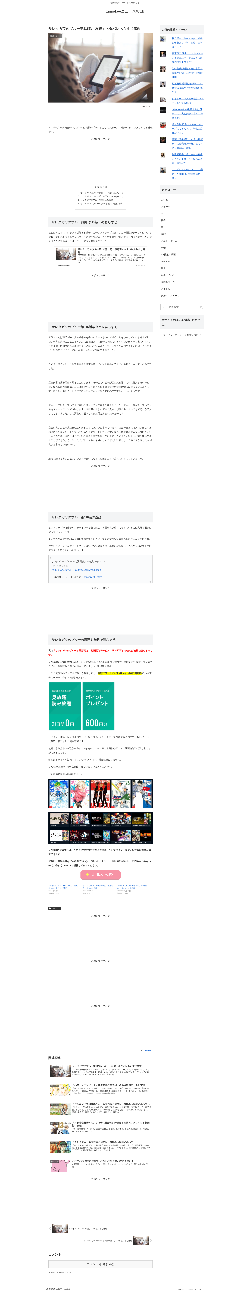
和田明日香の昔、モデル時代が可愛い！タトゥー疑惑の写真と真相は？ (187, 158)
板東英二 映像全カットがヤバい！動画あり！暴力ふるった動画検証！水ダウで (187, 57)
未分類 (164, 200)
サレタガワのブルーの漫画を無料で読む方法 (101, 203)
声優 (163, 247)
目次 (96, 186)
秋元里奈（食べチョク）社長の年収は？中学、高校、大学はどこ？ (187, 42)
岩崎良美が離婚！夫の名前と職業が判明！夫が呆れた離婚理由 (187, 72)
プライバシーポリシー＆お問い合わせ (181, 335)
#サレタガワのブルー (62, 570)
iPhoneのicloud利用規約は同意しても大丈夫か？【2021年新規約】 (187, 113)
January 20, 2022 (93, 577)
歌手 (163, 268)
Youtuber (165, 261)
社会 (163, 220)
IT (162, 213)
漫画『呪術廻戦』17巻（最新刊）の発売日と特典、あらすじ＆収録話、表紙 (187, 143)
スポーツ (165, 206)
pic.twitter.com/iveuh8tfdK (87, 570)
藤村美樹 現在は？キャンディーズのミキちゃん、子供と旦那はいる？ (187, 128)
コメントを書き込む (100, 1264)
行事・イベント (169, 275)
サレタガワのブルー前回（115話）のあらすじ (101, 192)
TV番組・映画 (168, 254)
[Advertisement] (100, 115)
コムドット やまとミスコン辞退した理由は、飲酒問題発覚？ (187, 173)
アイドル (165, 288)
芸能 (163, 234)
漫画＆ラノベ (55, 908)
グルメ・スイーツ (170, 295)
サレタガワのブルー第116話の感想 (96, 200)
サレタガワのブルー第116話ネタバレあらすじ (101, 196)
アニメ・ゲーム (169, 241)
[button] (201, 307)
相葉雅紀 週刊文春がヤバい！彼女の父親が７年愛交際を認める (187, 87)
